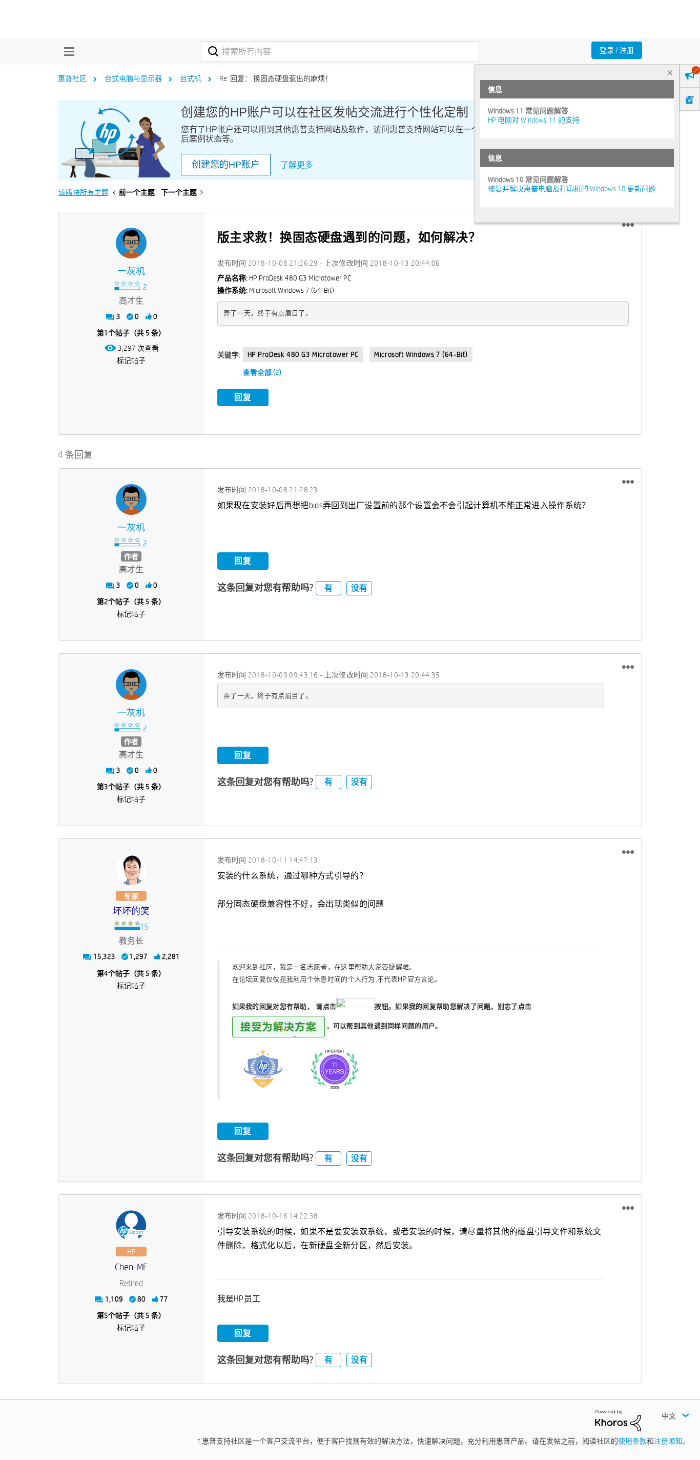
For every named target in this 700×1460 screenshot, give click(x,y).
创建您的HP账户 (226, 164)
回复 (243, 397)
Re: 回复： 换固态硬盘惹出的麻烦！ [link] (275, 78)
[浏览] (66, 51)
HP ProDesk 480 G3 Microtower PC (303, 354)
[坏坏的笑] (131, 869)
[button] (628, 225)
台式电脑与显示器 (133, 78)
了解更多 (296, 165)
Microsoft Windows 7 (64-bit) (421, 354)
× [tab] (670, 72)
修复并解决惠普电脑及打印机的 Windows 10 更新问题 (572, 188)
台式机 (190, 78)
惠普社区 (72, 78)
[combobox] (340, 51)
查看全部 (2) (262, 372)
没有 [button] (359, 588)
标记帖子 (131, 360)
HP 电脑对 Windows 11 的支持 (534, 120)
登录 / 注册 (617, 50)
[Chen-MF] (131, 1225)
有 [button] (328, 588)
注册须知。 (672, 1441)
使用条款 (632, 1441)
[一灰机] (131, 243)
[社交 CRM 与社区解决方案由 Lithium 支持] (618, 1419)
